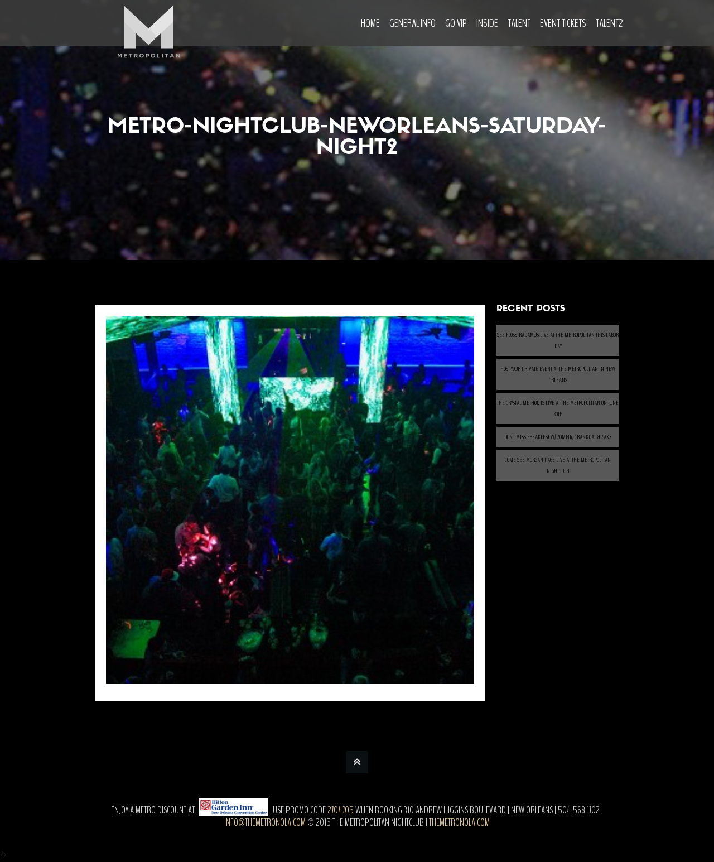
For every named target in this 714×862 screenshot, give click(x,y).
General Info (412, 23)
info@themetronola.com (265, 822)
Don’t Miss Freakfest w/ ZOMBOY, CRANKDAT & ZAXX (558, 436)
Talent (519, 23)
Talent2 (609, 23)
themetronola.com (459, 822)
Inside (487, 23)
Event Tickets (563, 23)
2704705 (340, 810)
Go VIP (456, 23)
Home (370, 23)
